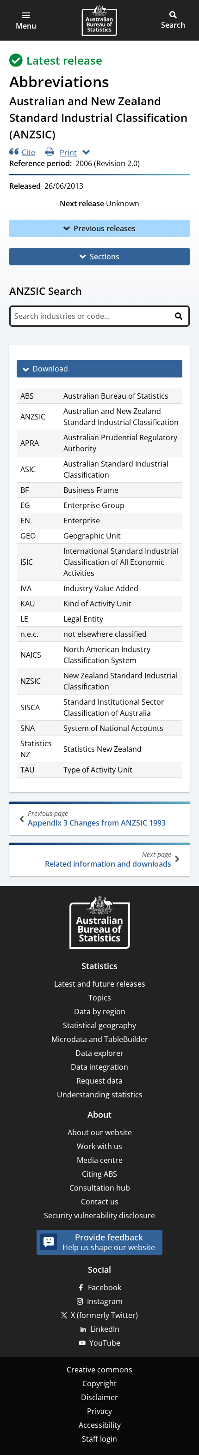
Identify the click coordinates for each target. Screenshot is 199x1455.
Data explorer (99, 1053)
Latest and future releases (99, 984)
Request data (99, 1081)
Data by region (99, 1011)
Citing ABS (99, 1174)
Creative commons (99, 1370)
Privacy (99, 1411)
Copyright (99, 1383)
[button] (26, 20)
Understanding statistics (100, 1095)
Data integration (99, 1067)
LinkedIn (104, 1329)
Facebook (104, 1287)
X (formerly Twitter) (104, 1315)
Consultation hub (99, 1188)
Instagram (105, 1301)
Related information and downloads (108, 859)
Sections (104, 256)
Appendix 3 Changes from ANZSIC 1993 (97, 818)
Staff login (99, 1439)
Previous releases (105, 228)
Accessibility (100, 1425)
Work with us (99, 1146)
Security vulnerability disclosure (99, 1215)
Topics (99, 998)
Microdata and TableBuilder (99, 1039)
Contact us (99, 1202)
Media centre (100, 1160)
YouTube (104, 1343)
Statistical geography (99, 1025)
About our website (100, 1132)
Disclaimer (99, 1397)
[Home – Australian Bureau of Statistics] (99, 923)
